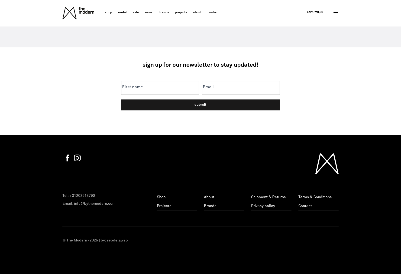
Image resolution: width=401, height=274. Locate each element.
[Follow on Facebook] (67, 158)
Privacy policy (263, 206)
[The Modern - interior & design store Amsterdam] (80, 13)
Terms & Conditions (315, 197)
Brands (164, 12)
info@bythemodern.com (95, 203)
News (149, 12)
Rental (122, 12)
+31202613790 (82, 196)
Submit (200, 104)
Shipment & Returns (268, 197)
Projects (181, 12)
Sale (136, 12)
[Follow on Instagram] (77, 158)
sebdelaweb (117, 240)
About (197, 12)
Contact (213, 12)
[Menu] (336, 12)
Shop (108, 12)
